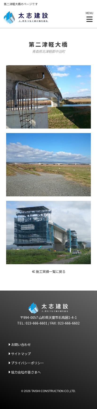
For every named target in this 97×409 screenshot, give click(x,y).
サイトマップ (21, 353)
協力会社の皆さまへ (26, 372)
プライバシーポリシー (27, 362)
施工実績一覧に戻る (50, 271)
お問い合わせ (21, 344)
